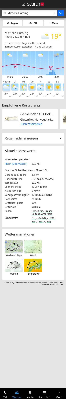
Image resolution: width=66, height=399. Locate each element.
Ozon (51, 217)
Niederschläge (13, 255)
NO (44, 217)
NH (34, 217)
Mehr (55, 23)
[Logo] (35, 4)
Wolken (14, 273)
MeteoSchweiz (21, 282)
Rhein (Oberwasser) (16, 163)
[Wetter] (23, 4)
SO (49, 221)
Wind (33, 255)
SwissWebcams (34, 282)
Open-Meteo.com (50, 282)
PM (35, 221)
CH (35, 23)
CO (39, 217)
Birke (40, 211)
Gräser (48, 211)
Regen (14, 23)
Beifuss (36, 213)
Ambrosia (46, 213)
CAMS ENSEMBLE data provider (53, 283)
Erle (34, 211)
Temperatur (33, 273)
